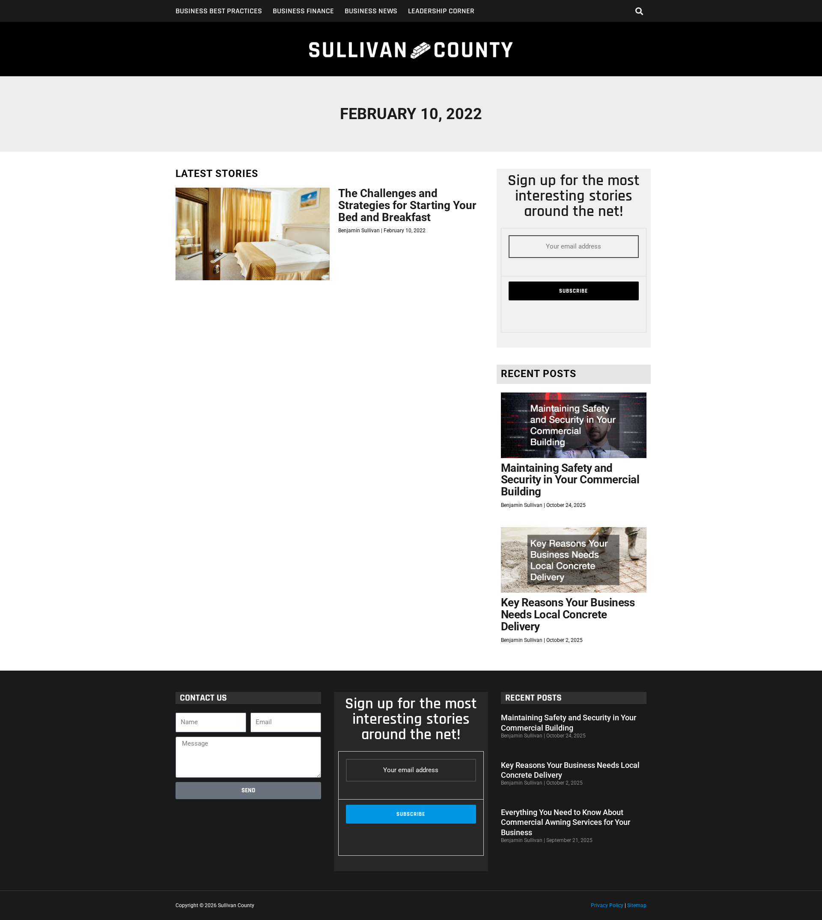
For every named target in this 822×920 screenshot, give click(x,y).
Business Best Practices (219, 11)
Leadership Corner (441, 11)
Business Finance (303, 11)
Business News (371, 11)
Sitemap (636, 905)
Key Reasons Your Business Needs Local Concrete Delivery (568, 614)
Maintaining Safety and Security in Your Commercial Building (570, 479)
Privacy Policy (607, 905)
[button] (639, 11)
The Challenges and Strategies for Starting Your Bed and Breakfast (407, 205)
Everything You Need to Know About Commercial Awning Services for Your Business (565, 822)
